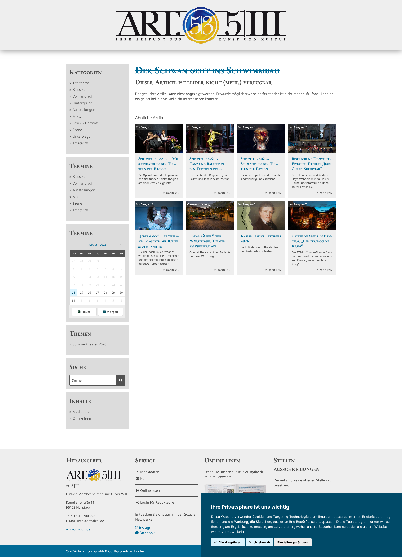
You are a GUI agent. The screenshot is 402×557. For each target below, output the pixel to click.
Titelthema (81, 83)
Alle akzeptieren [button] (229, 542)
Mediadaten (82, 411)
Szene (77, 129)
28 (105, 292)
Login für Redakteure (156, 502)
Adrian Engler (133, 551)
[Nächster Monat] (120, 244)
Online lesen (82, 418)
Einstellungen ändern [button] (292, 542)
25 (81, 292)
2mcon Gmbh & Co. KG (100, 551)
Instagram (147, 527)
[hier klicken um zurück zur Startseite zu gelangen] (201, 25)
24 (73, 292)
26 (89, 292)
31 (73, 300)
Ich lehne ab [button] (261, 542)
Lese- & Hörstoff (85, 123)
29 (113, 292)
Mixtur (77, 116)
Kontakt (146, 478)
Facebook (147, 532)
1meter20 (80, 143)
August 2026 (97, 244)
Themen (80, 333)
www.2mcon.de (78, 529)
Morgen (112, 312)
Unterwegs (81, 136)
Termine (81, 165)
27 (97, 292)
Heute (86, 312)
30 (121, 292)
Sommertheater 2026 (89, 344)
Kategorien (85, 72)
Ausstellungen (83, 109)
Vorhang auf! (82, 96)
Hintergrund (82, 103)
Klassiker (79, 89)
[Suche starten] (120, 380)
